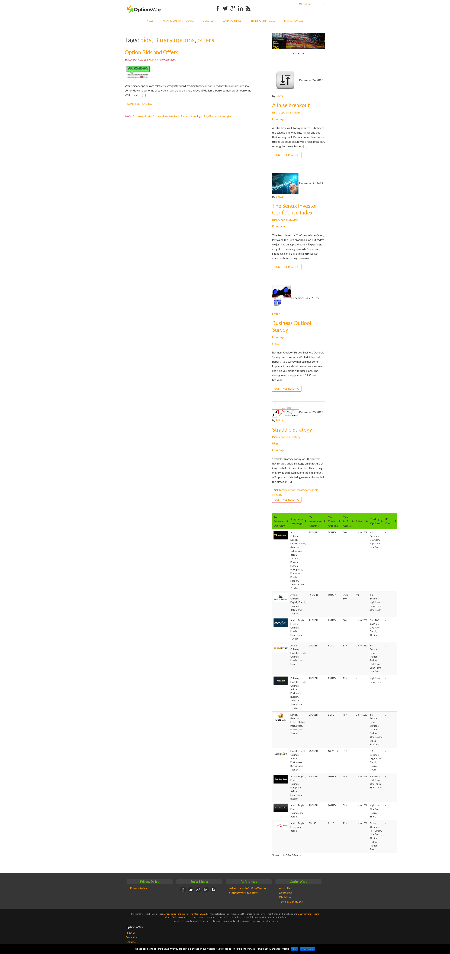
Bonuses (208, 20)
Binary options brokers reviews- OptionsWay (185, 913)
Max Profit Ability (347, 521)
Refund (360, 521)
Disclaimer (285, 897)
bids (146, 40)
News (150, 20)
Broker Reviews (293, 20)
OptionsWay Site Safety (243, 892)
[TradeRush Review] (281, 647)
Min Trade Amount (333, 521)
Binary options (174, 40)
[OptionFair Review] (281, 778)
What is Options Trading (178, 20)
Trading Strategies (263, 20)
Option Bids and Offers (151, 52)
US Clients (389, 521)
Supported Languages (297, 521)
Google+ (232, 6)
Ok (294, 949)
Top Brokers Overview (279, 521)
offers (205, 40)
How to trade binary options (152, 116)
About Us (284, 888)
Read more (307, 949)
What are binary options (182, 116)
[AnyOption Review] (281, 622)
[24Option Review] (281, 534)
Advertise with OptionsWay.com (248, 888)
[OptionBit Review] (281, 753)
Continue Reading (139, 103)
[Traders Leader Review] (281, 825)
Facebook (217, 6)
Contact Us (285, 892)
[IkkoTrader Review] (281, 717)
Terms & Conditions (291, 901)
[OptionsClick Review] (281, 807)
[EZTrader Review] (281, 680)
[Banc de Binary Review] (281, 597)
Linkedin (240, 6)
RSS (248, 6)
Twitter (225, 6)
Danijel (154, 59)
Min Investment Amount (316, 521)
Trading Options (375, 521)
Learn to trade (232, 20)
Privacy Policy (138, 888)
